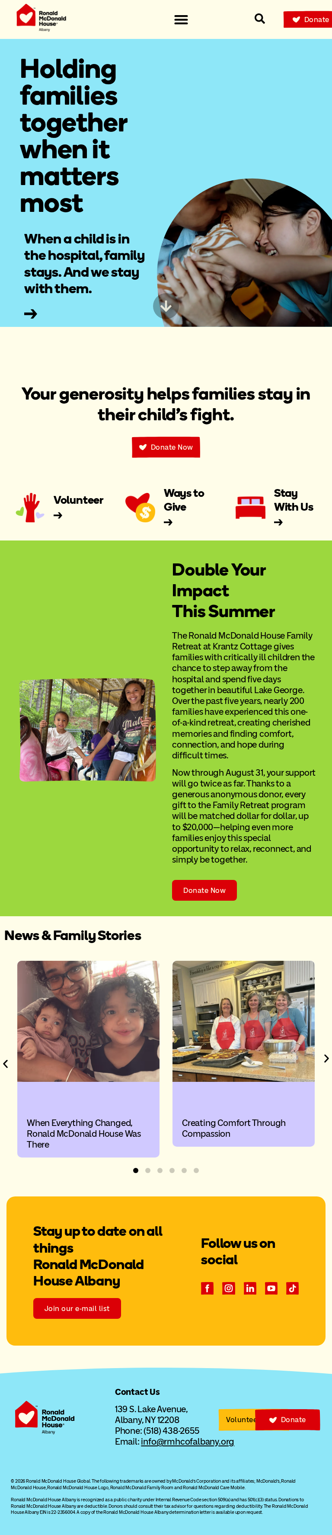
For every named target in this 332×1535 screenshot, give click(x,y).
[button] (5, 1064)
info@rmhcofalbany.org (187, 1441)
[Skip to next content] (166, 306)
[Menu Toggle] (181, 19)
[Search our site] (260, 18)
